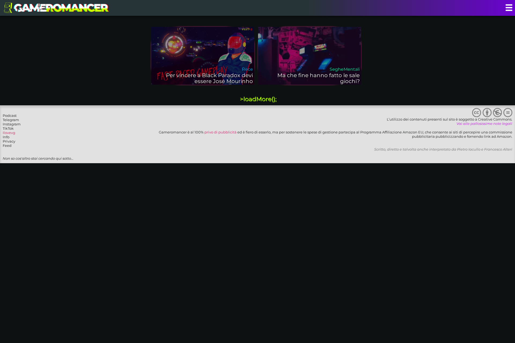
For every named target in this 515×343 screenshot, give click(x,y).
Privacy (9, 141)
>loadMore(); (258, 99)
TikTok (8, 128)
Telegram (11, 120)
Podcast (10, 115)
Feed (7, 145)
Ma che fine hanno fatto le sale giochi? (318, 78)
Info (6, 137)
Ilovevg (9, 133)
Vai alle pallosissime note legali (484, 123)
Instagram (12, 124)
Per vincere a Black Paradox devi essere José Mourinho (209, 78)
